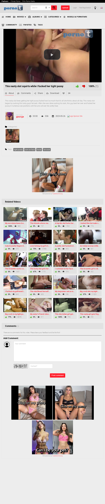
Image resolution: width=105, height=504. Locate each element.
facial (39, 150)
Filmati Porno (15, 1)
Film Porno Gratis (28, 1)
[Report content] (69, 93)
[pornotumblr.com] (15, 8)
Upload (65, 8)
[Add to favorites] (63, 93)
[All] (47, 7)
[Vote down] (83, 86)
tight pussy (18, 150)
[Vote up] (77, 86)
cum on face (30, 150)
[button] (52, 54)
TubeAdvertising (57, 193)
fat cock (46, 150)
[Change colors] (95, 7)
